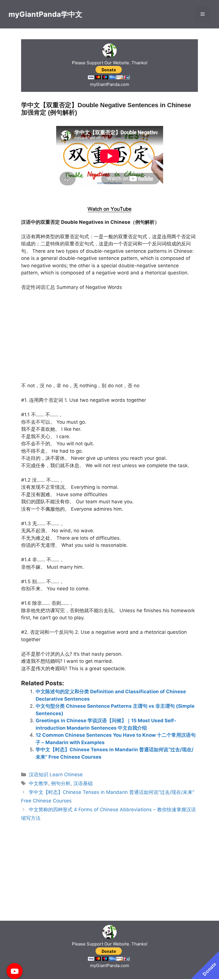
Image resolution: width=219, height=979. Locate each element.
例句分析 (60, 783)
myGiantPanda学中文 (45, 14)
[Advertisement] (109, 195)
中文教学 (38, 783)
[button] (15, 971)
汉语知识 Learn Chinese (56, 774)
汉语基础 (83, 783)
